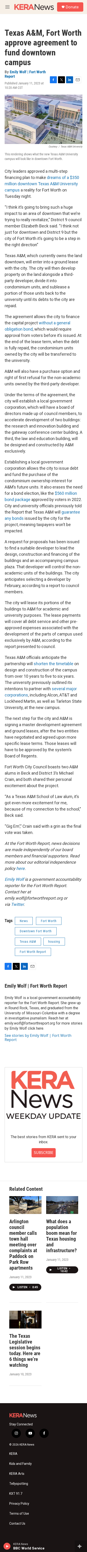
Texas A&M (28, 941)
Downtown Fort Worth (36, 931)
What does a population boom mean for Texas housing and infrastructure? (61, 1236)
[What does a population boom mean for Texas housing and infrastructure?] (62, 1205)
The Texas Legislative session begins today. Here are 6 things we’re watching (24, 1350)
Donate (72, 7)
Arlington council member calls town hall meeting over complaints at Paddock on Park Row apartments (23, 1245)
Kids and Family (20, 1464)
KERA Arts (16, 1473)
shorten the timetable (53, 663)
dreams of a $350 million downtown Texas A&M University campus (42, 183)
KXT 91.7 (15, 1493)
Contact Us (17, 1523)
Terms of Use (19, 1513)
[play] (7, 1546)
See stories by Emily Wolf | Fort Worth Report (38, 1037)
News (24, 921)
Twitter (17, 904)
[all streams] (81, 1546)
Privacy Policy (19, 1503)
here (20, 868)
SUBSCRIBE (43, 1152)
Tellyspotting (18, 1483)
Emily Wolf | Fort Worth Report (25, 74)
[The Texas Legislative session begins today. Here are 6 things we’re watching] (25, 1319)
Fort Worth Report (33, 952)
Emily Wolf (14, 879)
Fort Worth (49, 921)
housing (54, 941)
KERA (13, 1454)
